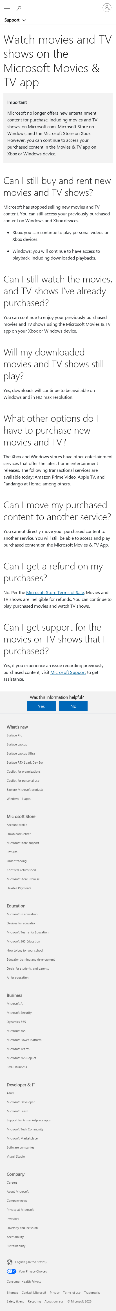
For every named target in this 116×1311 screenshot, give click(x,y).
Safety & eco (15, 1301)
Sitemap (12, 1292)
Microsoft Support (68, 672)
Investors (13, 1218)
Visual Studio (16, 1156)
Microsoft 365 (16, 1031)
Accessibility (15, 1237)
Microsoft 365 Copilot (21, 1058)
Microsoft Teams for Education (27, 932)
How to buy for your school (25, 950)
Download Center (19, 834)
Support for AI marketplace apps (29, 1120)
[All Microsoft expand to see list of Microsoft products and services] (7, 7)
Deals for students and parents (28, 968)
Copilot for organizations (24, 771)
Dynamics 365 (16, 1021)
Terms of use (72, 1292)
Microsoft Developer (21, 1102)
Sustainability (16, 1246)
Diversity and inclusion (22, 1228)
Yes (41, 706)
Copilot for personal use (23, 780)
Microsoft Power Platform (24, 1040)
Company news (17, 1200)
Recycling (34, 1301)
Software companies (20, 1147)
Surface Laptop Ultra (21, 753)
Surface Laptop (17, 744)
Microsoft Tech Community (25, 1129)
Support (13, 20)
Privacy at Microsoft (20, 1209)
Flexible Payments (19, 888)
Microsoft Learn (17, 1111)
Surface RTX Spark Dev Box (25, 762)
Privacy (54, 1292)
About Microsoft (18, 1191)
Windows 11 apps (19, 798)
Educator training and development (31, 959)
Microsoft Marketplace (22, 1138)
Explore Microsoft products (25, 789)
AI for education (17, 977)
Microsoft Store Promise (23, 879)
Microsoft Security (19, 1012)
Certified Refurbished (21, 870)
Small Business (17, 1067)
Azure (11, 1093)
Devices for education (21, 923)
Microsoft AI (15, 1003)
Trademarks (92, 1292)
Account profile (17, 824)
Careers (12, 1182)
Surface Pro (14, 735)
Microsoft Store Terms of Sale (55, 592)
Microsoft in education (22, 914)
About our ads (54, 1301)
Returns (12, 852)
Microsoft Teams (18, 1049)
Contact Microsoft (34, 1292)
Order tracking (16, 861)
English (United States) (30, 1262)
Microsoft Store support (23, 843)
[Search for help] (19, 7)
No (73, 706)
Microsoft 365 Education (23, 941)
